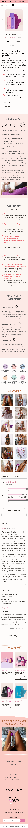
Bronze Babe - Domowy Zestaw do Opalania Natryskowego (20, 673)
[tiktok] (12, 790)
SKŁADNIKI (6, 106)
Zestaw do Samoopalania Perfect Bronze (7, 673)
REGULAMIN (14, 768)
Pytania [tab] (17, 477)
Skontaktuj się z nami (14, 761)
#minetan (18, 724)
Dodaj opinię (14, 510)
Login (26, 5)
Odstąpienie (14, 774)
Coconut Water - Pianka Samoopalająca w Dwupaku (20, 704)
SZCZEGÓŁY (6, 102)
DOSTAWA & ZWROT (14, 771)
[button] (10, 37)
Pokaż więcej (14, 636)
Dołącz (22, 820)
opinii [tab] (5, 477)
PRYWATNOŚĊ (14, 764)
